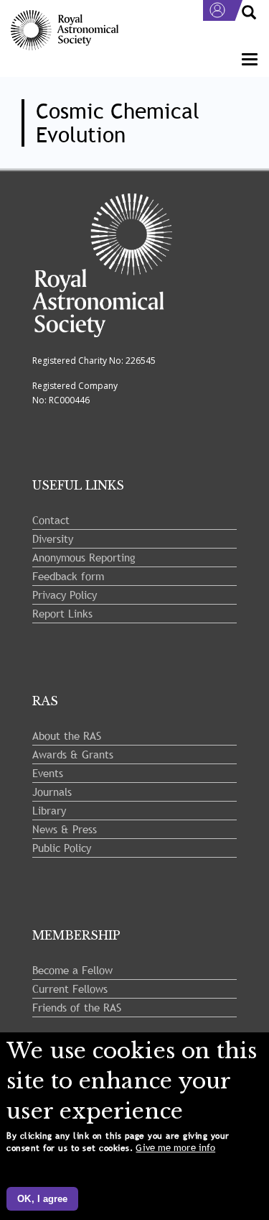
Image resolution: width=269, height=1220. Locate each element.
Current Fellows (70, 988)
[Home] (64, 30)
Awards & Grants (72, 754)
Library (49, 810)
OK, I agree (42, 1198)
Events (47, 773)
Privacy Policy (64, 594)
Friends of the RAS (76, 1007)
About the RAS (66, 735)
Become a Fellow (72, 970)
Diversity (52, 538)
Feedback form (68, 576)
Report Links (62, 613)
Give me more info (175, 1147)
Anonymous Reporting (84, 557)
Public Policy (61, 847)
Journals (52, 791)
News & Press (64, 829)
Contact (51, 520)
